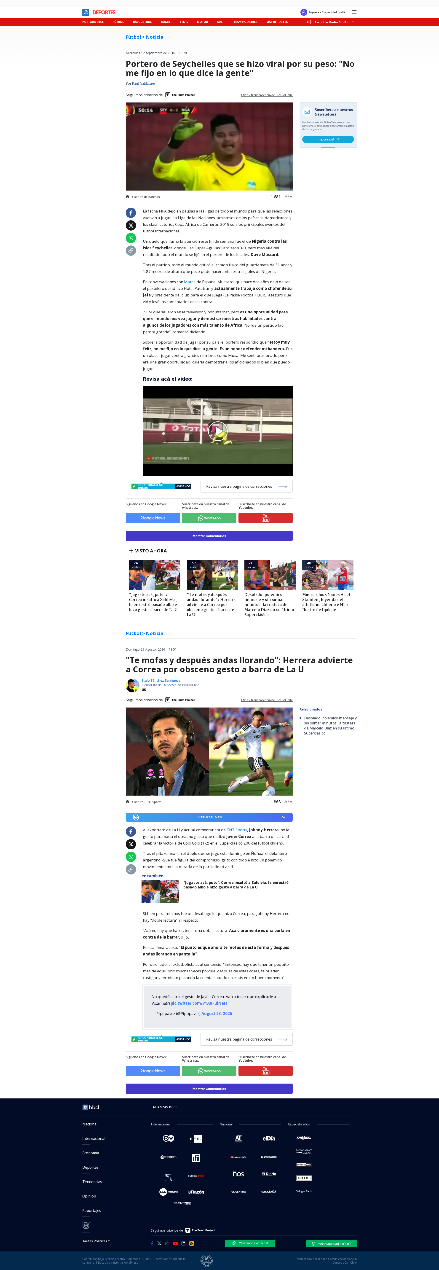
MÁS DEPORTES (277, 22)
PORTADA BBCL (93, 22)
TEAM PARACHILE (245, 22)
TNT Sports (237, 829)
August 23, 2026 (216, 1013)
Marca (190, 281)
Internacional (93, 1138)
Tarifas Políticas (95, 1241)
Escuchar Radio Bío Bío (332, 22)
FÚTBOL (118, 22)
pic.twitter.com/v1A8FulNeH (199, 1003)
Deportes (90, 1167)
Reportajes (91, 1210)
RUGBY (166, 22)
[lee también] (161, 891)
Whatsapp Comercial (253, 1243)
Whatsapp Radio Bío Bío (334, 1244)
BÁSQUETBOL (142, 22)
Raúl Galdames (143, 83)
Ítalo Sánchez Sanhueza (161, 680)
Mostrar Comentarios (209, 536)
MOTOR (202, 22)
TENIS (184, 22)
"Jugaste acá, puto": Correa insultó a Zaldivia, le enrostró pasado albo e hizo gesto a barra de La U (236, 885)
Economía (90, 1152)
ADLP (220, 22)
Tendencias (92, 1181)
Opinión (89, 1196)
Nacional (89, 1124)
